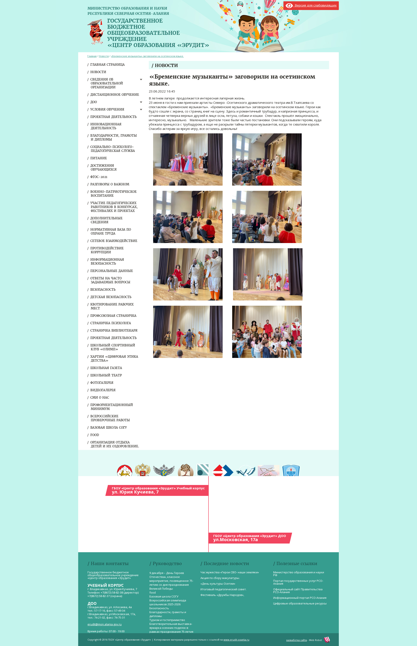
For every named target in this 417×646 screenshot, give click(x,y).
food (95, 435)
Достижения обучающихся (104, 167)
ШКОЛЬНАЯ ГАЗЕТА (106, 368)
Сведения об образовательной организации (107, 83)
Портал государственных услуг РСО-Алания (298, 582)
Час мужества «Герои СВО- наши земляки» (229, 572)
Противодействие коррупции (107, 250)
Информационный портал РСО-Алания (299, 598)
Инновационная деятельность (106, 126)
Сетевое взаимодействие (114, 241)
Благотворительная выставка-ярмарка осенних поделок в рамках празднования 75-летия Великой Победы (171, 630)
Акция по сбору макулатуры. (220, 578)
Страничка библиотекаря (114, 330)
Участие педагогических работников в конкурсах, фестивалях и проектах (114, 207)
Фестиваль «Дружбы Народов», (222, 595)
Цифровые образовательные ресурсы (300, 603)
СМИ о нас (100, 397)
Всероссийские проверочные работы (110, 418)
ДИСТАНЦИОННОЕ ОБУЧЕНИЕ (115, 95)
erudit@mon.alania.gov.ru (105, 624)
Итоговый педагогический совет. (223, 589)
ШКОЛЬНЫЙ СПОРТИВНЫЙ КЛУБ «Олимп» (113, 347)
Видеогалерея (103, 390)
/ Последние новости (224, 563)
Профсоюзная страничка (113, 316)
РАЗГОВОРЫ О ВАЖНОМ (110, 184)
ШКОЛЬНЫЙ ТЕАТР (106, 375)
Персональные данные (112, 271)
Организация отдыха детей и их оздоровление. (115, 444)
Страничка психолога (111, 323)
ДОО (94, 102)
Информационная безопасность (107, 261)
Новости (98, 72)
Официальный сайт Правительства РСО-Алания (298, 590)
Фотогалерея (102, 383)
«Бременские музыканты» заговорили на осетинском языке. (147, 56)
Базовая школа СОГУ (109, 428)
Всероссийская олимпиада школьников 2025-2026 (167, 602)
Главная (92, 56)
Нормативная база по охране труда (111, 231)
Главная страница (108, 65)
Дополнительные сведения (106, 220)
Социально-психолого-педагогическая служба (113, 149)
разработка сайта (296, 640)
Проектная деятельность (114, 117)
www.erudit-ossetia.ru (236, 639)
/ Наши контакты (108, 563)
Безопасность (103, 290)
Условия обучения (107, 109)
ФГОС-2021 (99, 177)
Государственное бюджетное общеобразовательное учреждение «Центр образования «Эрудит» (158, 32)
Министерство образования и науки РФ (298, 573)
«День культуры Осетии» (217, 584)
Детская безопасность (111, 297)
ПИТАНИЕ (99, 158)
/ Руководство (165, 563)
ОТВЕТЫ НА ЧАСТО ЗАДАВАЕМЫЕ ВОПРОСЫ (110, 280)
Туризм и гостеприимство (167, 620)
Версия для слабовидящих (315, 5)
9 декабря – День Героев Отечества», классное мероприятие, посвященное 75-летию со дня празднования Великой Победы (171, 581)
